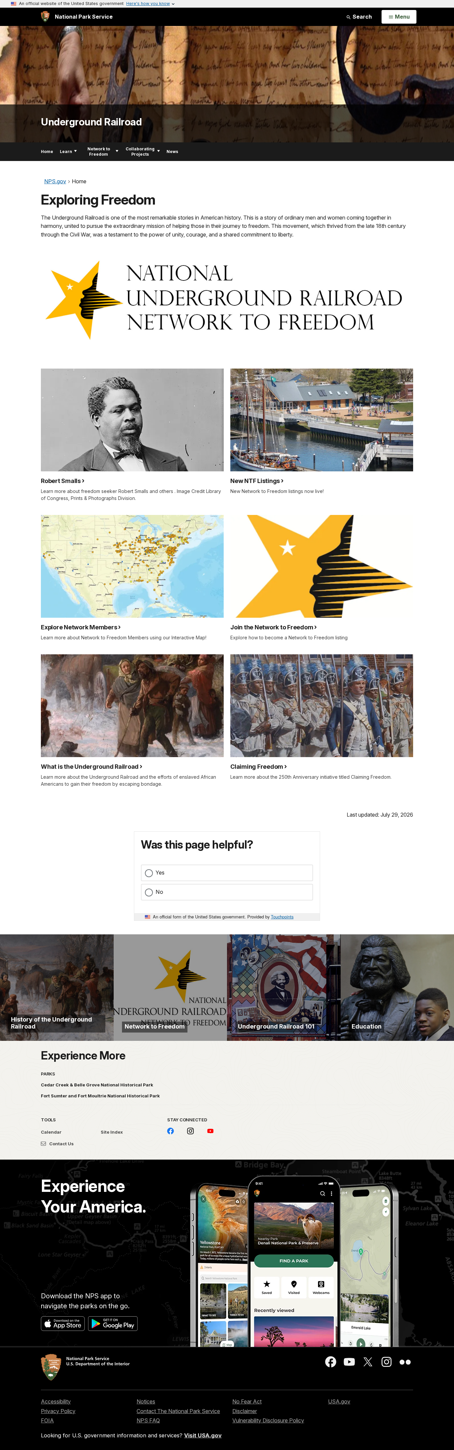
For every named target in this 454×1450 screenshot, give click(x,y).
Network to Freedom (98, 151)
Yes (160, 872)
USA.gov (339, 1401)
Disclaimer (244, 1411)
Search (361, 16)
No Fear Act (247, 1401)
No (159, 891)
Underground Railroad (91, 122)
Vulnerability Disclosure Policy (268, 1420)
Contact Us (61, 1143)
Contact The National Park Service (178, 1411)
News (172, 151)
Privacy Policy (58, 1411)
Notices (146, 1401)
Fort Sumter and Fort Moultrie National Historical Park (100, 1095)
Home (47, 151)
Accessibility (56, 1401)
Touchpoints (282, 916)
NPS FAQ (148, 1420)
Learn (66, 151)
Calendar (51, 1132)
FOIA (47, 1420)
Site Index (112, 1132)
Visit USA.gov (203, 1435)
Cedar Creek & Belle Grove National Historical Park (97, 1084)
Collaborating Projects (140, 151)
